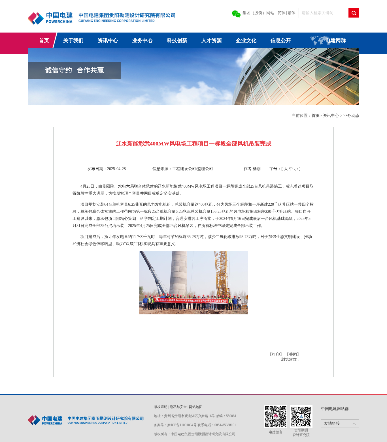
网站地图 (196, 407)
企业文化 (246, 40)
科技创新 (177, 40)
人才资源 (211, 40)
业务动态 (351, 115)
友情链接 (332, 423)
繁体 (291, 13)
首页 (44, 40)
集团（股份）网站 (258, 13)
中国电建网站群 (335, 409)
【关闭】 (293, 354)
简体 (282, 13)
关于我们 (73, 40)
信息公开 (281, 40)
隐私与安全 (178, 407)
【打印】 (276, 354)
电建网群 (336, 40)
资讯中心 (108, 40)
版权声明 (160, 407)
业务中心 (142, 40)
